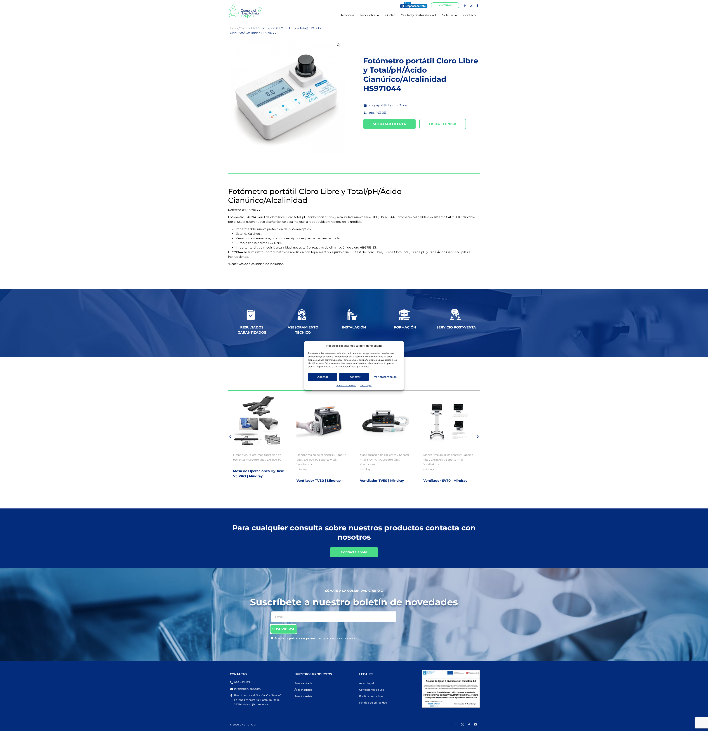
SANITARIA (247, 459)
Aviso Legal (366, 385)
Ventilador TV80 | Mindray (255, 481)
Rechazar (354, 377)
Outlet (447, 455)
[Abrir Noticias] (455, 15)
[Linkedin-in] (465, 5)
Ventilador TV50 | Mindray (318, 481)
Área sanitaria (303, 683)
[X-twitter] (471, 5)
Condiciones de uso (371, 689)
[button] (338, 45)
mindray (238, 469)
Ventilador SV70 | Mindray (382, 481)
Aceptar (322, 377)
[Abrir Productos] (377, 15)
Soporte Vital (264, 459)
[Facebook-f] (477, 5)
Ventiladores (241, 464)
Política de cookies (346, 385)
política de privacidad (306, 638)
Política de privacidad (373, 702)
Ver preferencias (385, 377)
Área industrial (303, 689)
